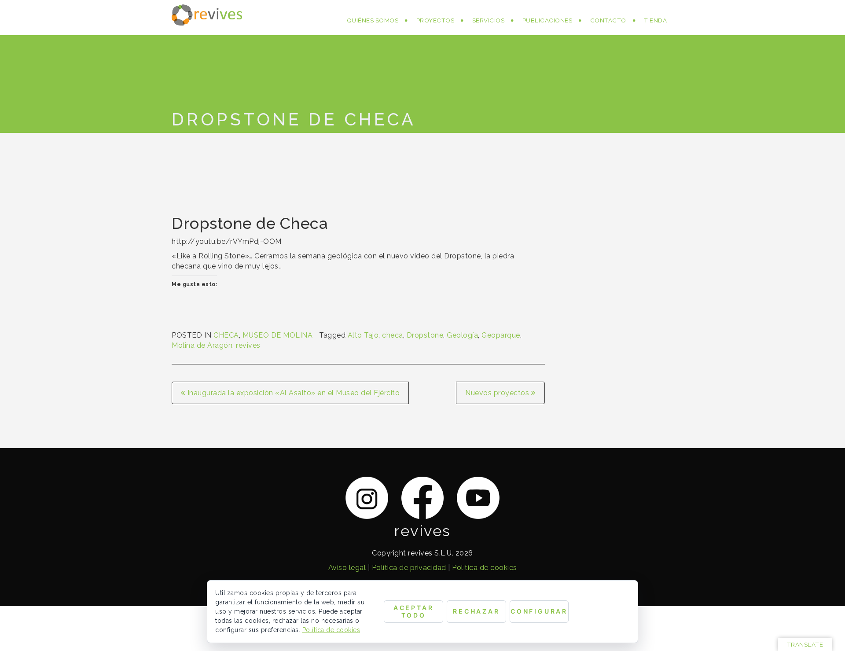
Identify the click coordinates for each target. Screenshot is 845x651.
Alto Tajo (363, 335)
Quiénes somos (373, 20)
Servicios (488, 20)
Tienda (655, 20)
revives (248, 345)
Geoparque (500, 335)
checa (392, 335)
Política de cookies (484, 567)
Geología (462, 335)
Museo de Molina (277, 335)
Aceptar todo (413, 611)
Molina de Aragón (202, 345)
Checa (226, 335)
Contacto (608, 20)
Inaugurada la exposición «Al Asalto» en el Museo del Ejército (293, 393)
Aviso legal (347, 567)
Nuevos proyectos (497, 393)
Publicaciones (547, 20)
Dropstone (425, 335)
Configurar (539, 611)
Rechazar (476, 611)
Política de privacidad (409, 567)
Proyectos (435, 20)
